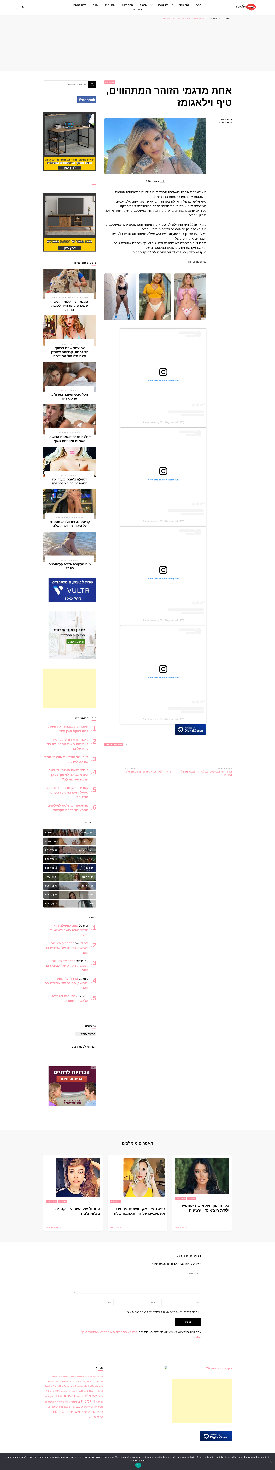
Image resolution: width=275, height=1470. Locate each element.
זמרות (48, 1402)
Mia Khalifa (89, 1386)
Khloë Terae (63, 1386)
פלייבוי (84, 1412)
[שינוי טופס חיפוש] (15, 7)
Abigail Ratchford (77, 1377)
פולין (90, 1412)
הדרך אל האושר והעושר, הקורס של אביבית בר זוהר (66, 948)
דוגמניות (64, 390)
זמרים (100, 1407)
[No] (271, 1461)
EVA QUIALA (73, 1381)
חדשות (143, 5)
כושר (91, 1407)
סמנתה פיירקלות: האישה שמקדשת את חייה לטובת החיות (69, 305)
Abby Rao (66, 1377)
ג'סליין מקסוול (49, 1396)
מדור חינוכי (127, 5)
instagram (84, 1381)
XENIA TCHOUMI (94, 1391)
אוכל (48, 1391)
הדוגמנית (74, 1401)
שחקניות (98, 1417)
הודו (66, 1402)
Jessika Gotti (51, 1386)
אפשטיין (79, 1396)
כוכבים (65, 344)
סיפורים (53, 1406)
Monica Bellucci (68, 1391)
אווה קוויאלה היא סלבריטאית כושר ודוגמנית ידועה (69, 930)
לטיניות (85, 1407)
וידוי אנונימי (162, 5)
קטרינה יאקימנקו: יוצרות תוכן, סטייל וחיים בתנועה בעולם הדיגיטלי (66, 792)
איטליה (90, 1395)
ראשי (198, 5)
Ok (138, 1465)
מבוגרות (75, 1406)
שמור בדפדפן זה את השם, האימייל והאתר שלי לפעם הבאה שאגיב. (162, 1312)
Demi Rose (61, 1381)
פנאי (95, 5)
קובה (63, 1412)
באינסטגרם (65, 1396)
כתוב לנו (137, 9)
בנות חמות (184, 5)
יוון (95, 1406)
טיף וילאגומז (197, 201)
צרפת (70, 1412)
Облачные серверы (219, 1368)
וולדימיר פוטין (58, 1402)
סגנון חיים (110, 5)
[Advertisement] (137, 45)
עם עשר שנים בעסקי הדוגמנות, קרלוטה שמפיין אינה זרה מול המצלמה (69, 352)
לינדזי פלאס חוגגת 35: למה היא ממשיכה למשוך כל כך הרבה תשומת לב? (68, 774)
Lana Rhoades (76, 1386)
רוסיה (56, 1411)
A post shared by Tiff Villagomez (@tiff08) (163, 422)
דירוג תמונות (80, 5)
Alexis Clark (90, 1376)
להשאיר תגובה (221, 122)
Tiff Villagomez (197, 261)
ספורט (98, 1412)
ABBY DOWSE (56, 1377)
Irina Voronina (96, 1381)
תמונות (89, 1416)
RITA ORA (81, 1391)
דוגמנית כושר (65, 433)
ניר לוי (83, 943)
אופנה (100, 1396)
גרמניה (99, 1402)
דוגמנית (88, 1401)
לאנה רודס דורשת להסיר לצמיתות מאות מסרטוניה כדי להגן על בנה (67, 744)
